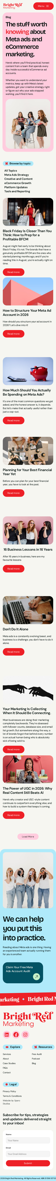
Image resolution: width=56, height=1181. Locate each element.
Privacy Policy (9, 1091)
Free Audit (37, 1054)
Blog (34, 1063)
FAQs (5, 1068)
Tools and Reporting (17, 191)
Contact (7, 1072)
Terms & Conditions (12, 1096)
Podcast (36, 1058)
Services (7, 1054)
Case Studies (9, 1063)
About (6, 1058)
